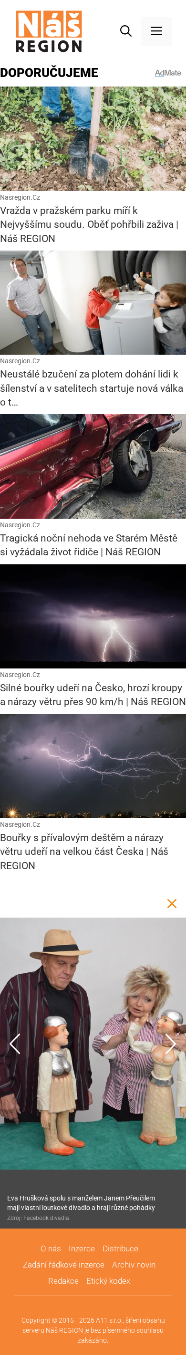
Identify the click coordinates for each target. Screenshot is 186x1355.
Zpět (171, 903)
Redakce (63, 1281)
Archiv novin (133, 1264)
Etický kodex (108, 1281)
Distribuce (120, 1248)
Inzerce (82, 1248)
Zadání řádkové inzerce (63, 1264)
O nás (51, 1248)
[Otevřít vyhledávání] (126, 31)
